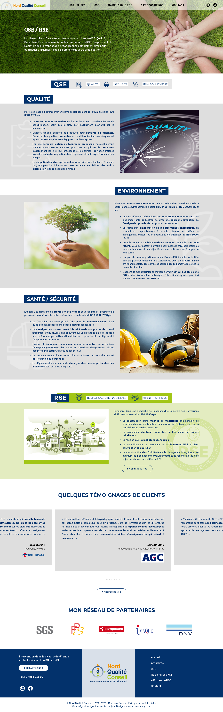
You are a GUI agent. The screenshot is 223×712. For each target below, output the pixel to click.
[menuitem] (77, 5)
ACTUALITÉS (77, 5)
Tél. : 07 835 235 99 (31, 676)
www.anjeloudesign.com (138, 706)
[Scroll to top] (216, 699)
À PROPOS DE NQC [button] (111, 592)
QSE (96, 5)
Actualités (157, 662)
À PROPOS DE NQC (152, 5)
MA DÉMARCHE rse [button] (137, 469)
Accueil (155, 657)
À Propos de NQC (161, 680)
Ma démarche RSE (120, 5)
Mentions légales (117, 703)
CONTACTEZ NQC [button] (33, 668)
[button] (209, 5)
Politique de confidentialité (142, 703)
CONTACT (178, 5)
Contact (156, 686)
